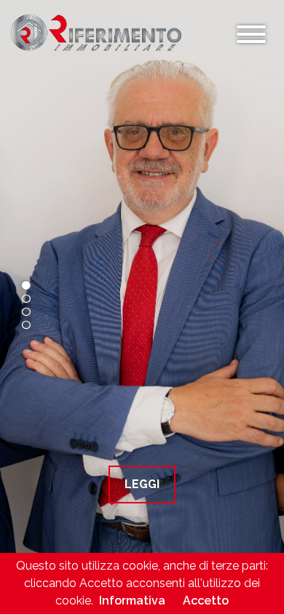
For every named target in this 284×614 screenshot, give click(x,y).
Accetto (206, 600)
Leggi (142, 484)
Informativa (132, 600)
